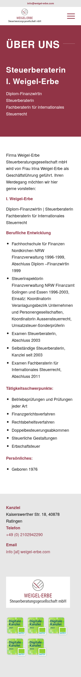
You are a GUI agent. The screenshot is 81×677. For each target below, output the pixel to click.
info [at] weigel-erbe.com (28, 551)
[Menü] (69, 16)
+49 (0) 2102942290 (24, 534)
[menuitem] (69, 16)
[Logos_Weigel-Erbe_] (33, 16)
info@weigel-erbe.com (40, 3)
